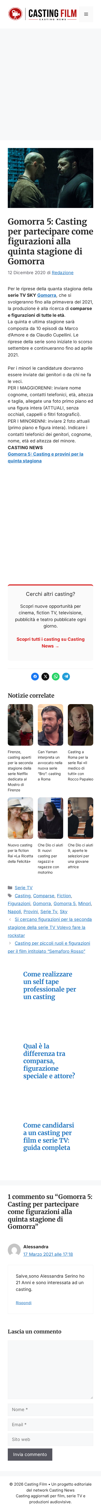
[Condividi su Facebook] (35, 676)
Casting (23, 895)
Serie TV (24, 887)
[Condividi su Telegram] (66, 676)
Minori (84, 903)
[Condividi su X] (45, 676)
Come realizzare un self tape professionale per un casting (49, 986)
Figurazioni (19, 903)
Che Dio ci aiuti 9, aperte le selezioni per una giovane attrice (80, 856)
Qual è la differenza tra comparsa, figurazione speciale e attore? (49, 1061)
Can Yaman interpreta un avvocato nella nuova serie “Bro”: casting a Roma (50, 765)
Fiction (64, 895)
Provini (31, 911)
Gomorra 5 (65, 903)
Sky (64, 911)
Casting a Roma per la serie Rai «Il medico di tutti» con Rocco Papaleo (80, 765)
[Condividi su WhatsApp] (56, 676)
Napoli (14, 911)
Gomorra (46, 295)
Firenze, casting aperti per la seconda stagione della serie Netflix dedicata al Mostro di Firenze (20, 771)
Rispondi (24, 1302)
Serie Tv (48, 911)
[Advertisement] (50, 81)
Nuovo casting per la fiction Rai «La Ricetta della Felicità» (20, 853)
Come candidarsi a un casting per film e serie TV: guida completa (48, 1137)
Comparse (43, 895)
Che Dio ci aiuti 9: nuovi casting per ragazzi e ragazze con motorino (50, 858)
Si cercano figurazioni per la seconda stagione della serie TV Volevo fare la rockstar (50, 927)
